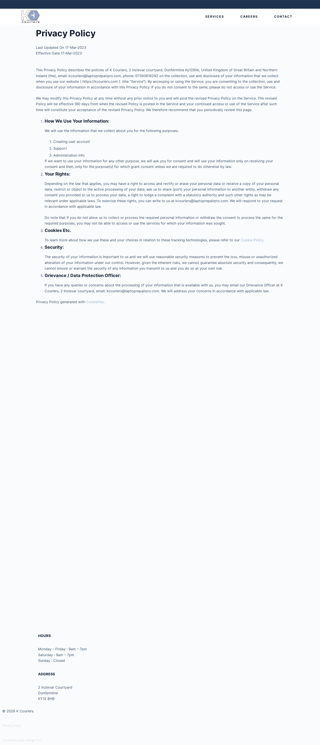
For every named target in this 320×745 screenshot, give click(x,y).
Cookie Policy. (252, 240)
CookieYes (95, 302)
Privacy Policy (11, 725)
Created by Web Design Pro (21, 740)
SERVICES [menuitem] (214, 16)
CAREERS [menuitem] (249, 16)
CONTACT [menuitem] (283, 16)
